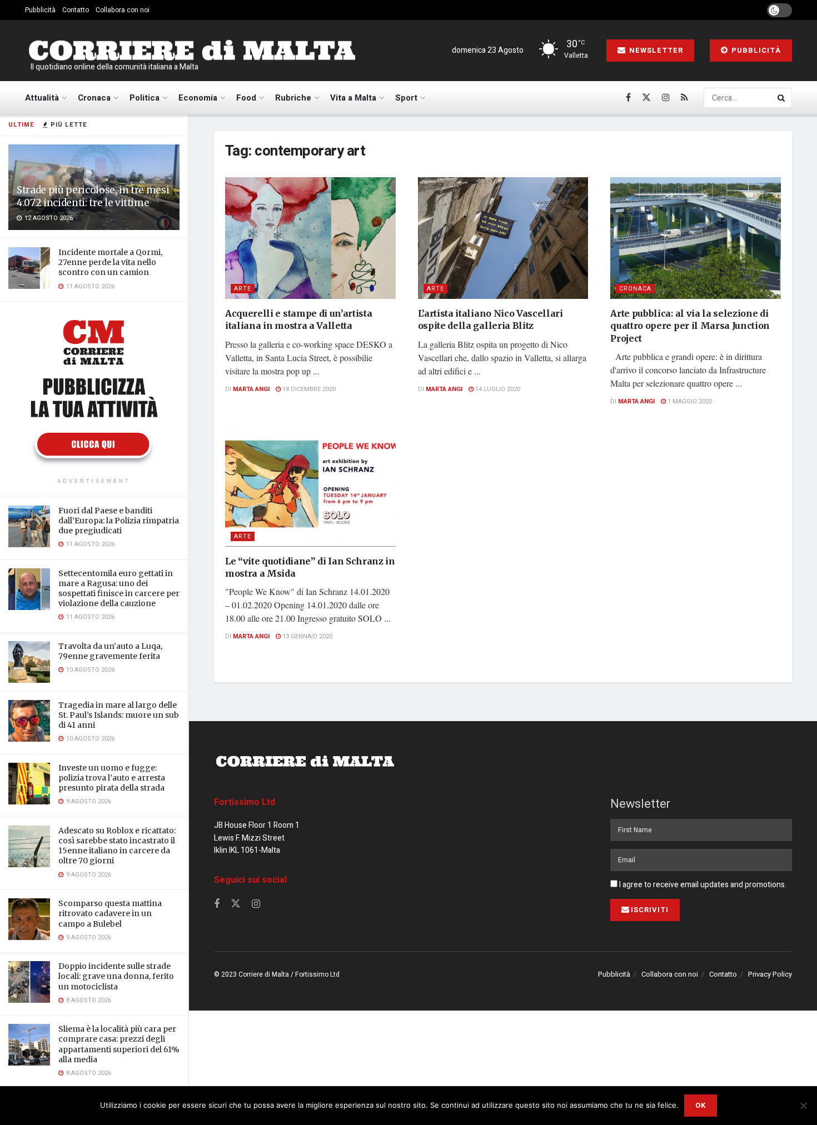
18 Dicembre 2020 (308, 389)
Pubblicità (40, 10)
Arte (242, 288)
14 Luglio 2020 (497, 389)
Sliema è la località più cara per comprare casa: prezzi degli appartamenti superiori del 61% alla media (119, 1044)
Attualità (42, 98)
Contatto (75, 10)
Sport (406, 98)
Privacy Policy (770, 974)
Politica (144, 98)
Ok (700, 1105)
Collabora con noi (123, 10)
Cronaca (94, 98)
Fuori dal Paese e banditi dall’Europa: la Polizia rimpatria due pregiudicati (118, 521)
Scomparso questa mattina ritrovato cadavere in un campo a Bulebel (110, 913)
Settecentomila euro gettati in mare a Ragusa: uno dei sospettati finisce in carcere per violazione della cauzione (119, 588)
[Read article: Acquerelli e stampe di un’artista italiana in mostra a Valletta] (310, 238)
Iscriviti (650, 909)
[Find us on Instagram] (666, 98)
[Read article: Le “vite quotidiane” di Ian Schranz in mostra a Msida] (310, 485)
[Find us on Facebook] (628, 98)
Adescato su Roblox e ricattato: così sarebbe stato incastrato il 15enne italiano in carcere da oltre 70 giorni (117, 846)
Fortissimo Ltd (244, 802)
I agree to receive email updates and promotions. (701, 885)
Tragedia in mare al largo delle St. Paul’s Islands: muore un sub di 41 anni (118, 715)
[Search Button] (782, 98)
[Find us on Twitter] (646, 98)
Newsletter (655, 50)
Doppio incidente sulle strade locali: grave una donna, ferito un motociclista (116, 976)
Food (246, 98)
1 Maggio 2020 (689, 401)
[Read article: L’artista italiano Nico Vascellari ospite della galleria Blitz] (503, 238)
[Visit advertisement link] (94, 391)
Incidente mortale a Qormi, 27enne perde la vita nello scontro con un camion (110, 262)
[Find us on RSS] (684, 98)
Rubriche (293, 98)
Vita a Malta (353, 98)
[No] (803, 1105)
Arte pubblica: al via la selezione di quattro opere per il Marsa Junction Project (690, 326)
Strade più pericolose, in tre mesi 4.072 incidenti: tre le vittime (93, 196)
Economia (197, 98)
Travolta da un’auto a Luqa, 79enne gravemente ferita (110, 651)
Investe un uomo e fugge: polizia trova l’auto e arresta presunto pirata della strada (111, 778)
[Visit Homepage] (191, 51)
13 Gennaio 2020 (306, 636)
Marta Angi (251, 389)
